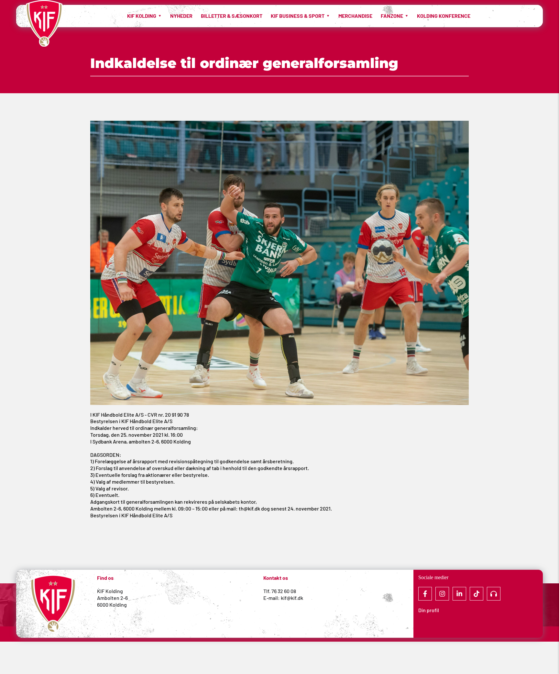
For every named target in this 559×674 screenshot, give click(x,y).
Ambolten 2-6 (112, 598)
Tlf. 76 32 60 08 (279, 591)
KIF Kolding (110, 591)
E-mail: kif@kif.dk (283, 598)
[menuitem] (144, 15)
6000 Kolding (112, 604)
